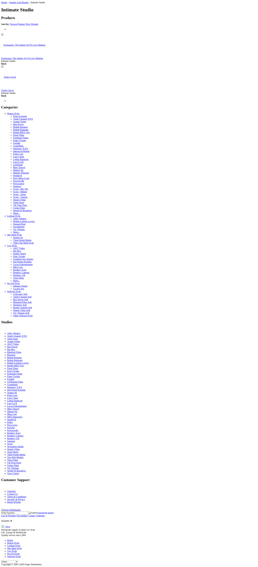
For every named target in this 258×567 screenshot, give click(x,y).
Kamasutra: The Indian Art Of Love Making (22, 58)
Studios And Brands (18, 2)
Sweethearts (18, 226)
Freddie (16, 143)
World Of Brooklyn (22, 210)
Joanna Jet (18, 237)
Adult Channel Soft (22, 297)
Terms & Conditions (16, 496)
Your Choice (13, 473)
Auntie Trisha (19, 121)
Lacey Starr (18, 156)
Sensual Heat (19, 224)
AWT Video (19, 248)
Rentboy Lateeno (21, 272)
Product (21, 24)
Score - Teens (19, 194)
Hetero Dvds (13, 113)
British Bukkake (21, 129)
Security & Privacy (16, 499)
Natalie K (17, 175)
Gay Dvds (12, 245)
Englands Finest (20, 138)
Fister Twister (19, 140)
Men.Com (18, 267)
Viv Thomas (19, 229)
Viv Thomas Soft (21, 313)
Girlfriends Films (15, 382)
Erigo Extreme (20, 116)
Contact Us (12, 494)
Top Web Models (15, 457)
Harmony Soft (20, 305)
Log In (4, 515)
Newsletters (22, 515)
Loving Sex (18, 288)
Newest (13, 24)
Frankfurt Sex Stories (23, 259)
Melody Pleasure (21, 173)
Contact (32, 515)
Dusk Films (18, 135)
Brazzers (11, 355)
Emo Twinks (19, 256)
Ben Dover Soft (20, 299)
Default (34, 24)
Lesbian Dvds (13, 216)
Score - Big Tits (20, 189)
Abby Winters (19, 218)
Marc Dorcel (19, 167)
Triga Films (18, 278)
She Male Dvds (14, 235)
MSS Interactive (14, 417)
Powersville (18, 181)
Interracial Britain (21, 151)
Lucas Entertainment (23, 264)
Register (12, 515)
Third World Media (22, 240)
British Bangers (20, 127)
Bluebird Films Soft (22, 302)
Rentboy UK (19, 275)
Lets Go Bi (18, 162)
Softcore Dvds (14, 291)
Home (4, 2)
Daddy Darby (19, 253)
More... (16, 213)
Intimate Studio (20, 286)
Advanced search (45, 512)
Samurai (17, 186)
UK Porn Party (20, 205)
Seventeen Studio (15, 446)
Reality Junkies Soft (22, 307)
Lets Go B (12, 403)
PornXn (11, 427)
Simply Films (19, 200)
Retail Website (14, 502)
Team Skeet (18, 202)
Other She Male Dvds (23, 243)
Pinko (10, 422)
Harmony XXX (20, 148)
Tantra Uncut (7, 90)
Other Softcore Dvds (23, 315)
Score (10, 444)
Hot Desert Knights (22, 262)
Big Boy (17, 251)
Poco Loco (12, 425)
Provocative (18, 183)
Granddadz (18, 146)
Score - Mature (20, 191)
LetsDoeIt (18, 164)
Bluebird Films (14, 352)
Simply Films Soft (21, 310)
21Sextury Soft (20, 294)
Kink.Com (18, 154)
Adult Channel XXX (23, 119)
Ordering (11, 491)
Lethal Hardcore (21, 159)
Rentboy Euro (19, 270)
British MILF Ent (21, 132)
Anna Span (12, 338)
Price (28, 24)
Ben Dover (18, 124)
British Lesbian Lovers (24, 221)
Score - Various (20, 197)
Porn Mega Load (21, 178)
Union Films (19, 208)
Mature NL (18, 170)
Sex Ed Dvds (13, 283)
